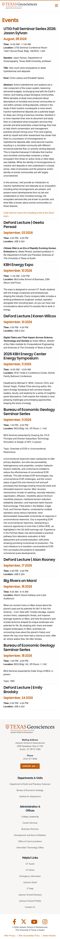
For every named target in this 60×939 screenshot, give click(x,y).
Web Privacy (9, 935)
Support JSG (29, 766)
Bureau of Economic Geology (30, 790)
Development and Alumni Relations (30, 835)
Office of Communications (30, 841)
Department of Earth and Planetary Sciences (30, 783)
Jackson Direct (30, 882)
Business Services (30, 828)
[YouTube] (34, 921)
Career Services (30, 822)
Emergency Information (30, 876)
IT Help (30, 888)
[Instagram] (44, 921)
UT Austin (30, 863)
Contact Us (30, 906)
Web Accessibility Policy (29, 935)
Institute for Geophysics (30, 796)
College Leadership (30, 816)
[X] (23, 921)
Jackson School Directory (30, 894)
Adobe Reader (49, 935)
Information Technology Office (30, 847)
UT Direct (30, 869)
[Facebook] (14, 921)
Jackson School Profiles (30, 900)
